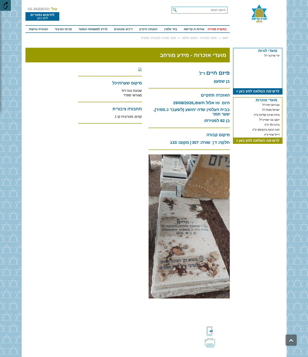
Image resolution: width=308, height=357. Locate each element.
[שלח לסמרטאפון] (217, 331)
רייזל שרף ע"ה (272, 130)
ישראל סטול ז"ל (271, 105)
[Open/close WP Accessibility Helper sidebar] (5, 5)
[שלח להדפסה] (217, 342)
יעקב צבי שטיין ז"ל (269, 115)
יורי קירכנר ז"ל (272, 55)
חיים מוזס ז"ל (272, 135)
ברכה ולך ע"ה (272, 120)
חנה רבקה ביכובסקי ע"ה (266, 125)
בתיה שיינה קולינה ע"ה (267, 110)
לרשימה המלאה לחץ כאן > (257, 91)
